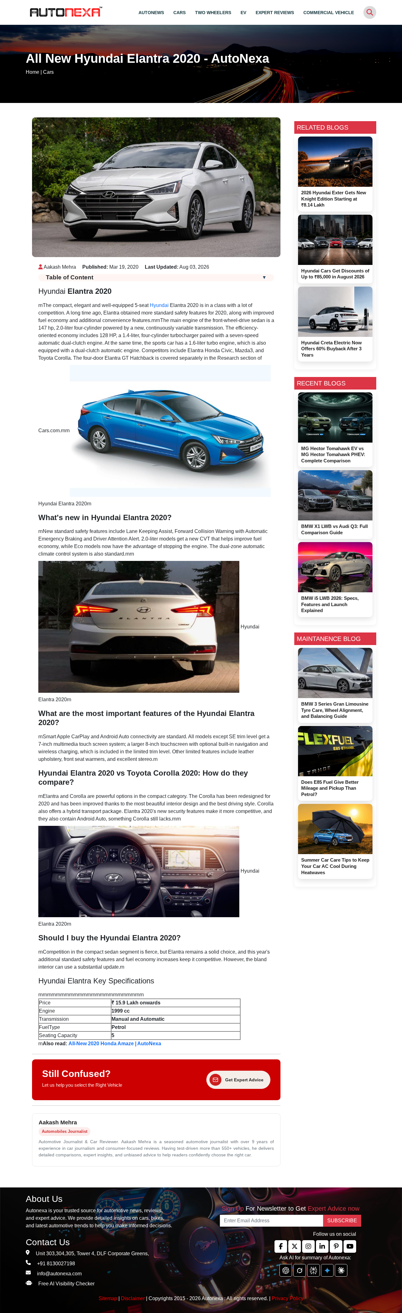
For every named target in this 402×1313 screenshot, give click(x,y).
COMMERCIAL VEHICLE (328, 12)
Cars (48, 72)
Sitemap (108, 1298)
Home (32, 72)
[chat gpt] (286, 1270)
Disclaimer (133, 1298)
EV (243, 12)
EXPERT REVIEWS (275, 12)
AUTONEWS (151, 12)
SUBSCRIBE (342, 1220)
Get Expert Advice (244, 1079)
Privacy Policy (287, 1298)
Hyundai (159, 305)
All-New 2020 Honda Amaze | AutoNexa (114, 1043)
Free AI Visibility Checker (66, 1283)
